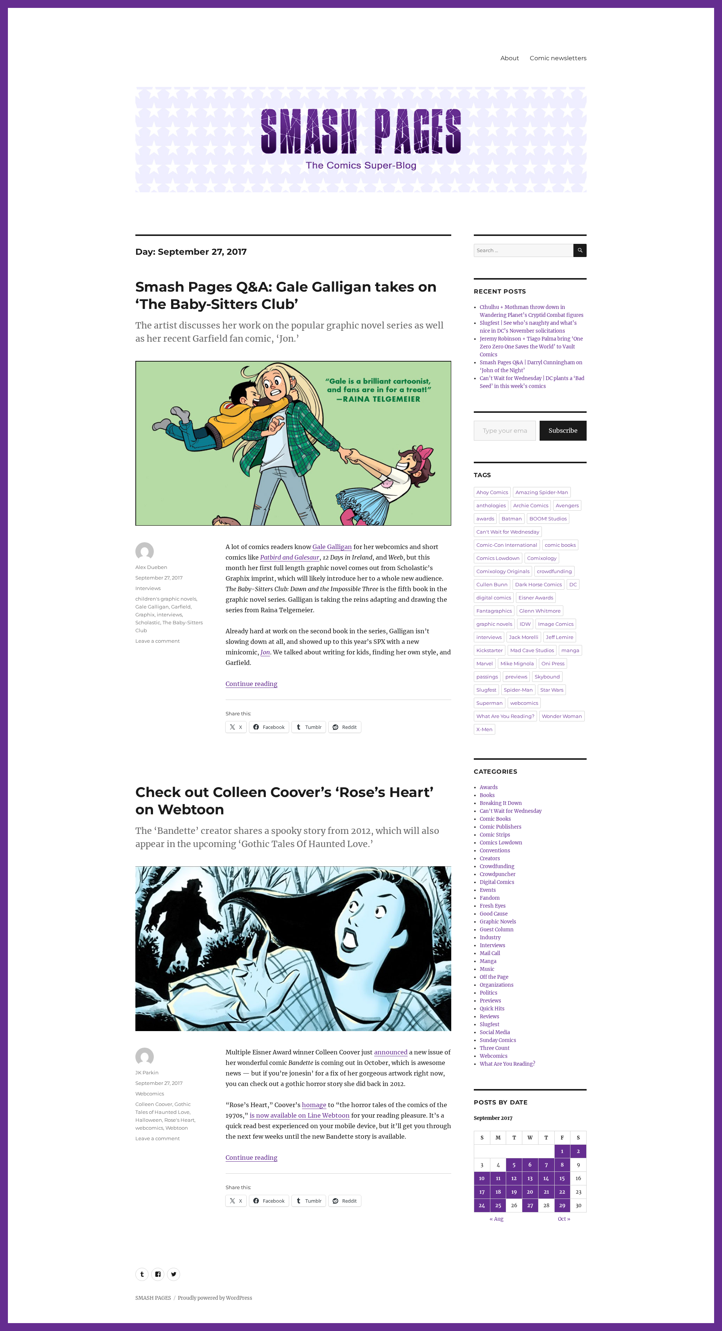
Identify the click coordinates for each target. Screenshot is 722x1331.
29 (562, 1205)
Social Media (495, 1032)
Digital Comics (497, 882)
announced (391, 1052)
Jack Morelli (523, 637)
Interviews (148, 588)
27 (530, 1205)
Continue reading (252, 684)
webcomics (149, 1128)
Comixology (542, 558)
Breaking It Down (501, 803)
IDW (525, 624)
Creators (490, 858)
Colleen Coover (153, 1104)
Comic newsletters (558, 58)
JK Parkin (147, 1072)
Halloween (148, 1120)
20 (530, 1192)
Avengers (567, 505)
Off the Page (494, 977)
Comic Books (495, 819)
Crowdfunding (497, 866)
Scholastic (147, 622)
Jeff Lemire (559, 637)
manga (570, 650)
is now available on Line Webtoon (300, 1115)
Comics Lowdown (498, 558)
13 (530, 1178)
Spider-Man (518, 690)
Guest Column (497, 929)
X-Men (484, 729)
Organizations (497, 985)
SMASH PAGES (153, 1298)
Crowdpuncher (498, 874)
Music (487, 969)
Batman (512, 519)
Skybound (547, 677)
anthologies (491, 505)
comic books (560, 545)
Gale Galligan (332, 547)
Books (487, 795)
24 (482, 1205)
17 (482, 1192)
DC (573, 584)
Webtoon (176, 1128)
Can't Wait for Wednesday (507, 532)
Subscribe (563, 430)
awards (485, 519)
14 (546, 1178)
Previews (490, 1001)
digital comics (493, 598)
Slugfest (486, 690)
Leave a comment (157, 641)
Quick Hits (492, 1008)
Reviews (489, 1016)
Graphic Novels (498, 922)
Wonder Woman (562, 716)
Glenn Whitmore (540, 611)
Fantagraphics (494, 611)
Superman (489, 703)
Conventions (495, 850)
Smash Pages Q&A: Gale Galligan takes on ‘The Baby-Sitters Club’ (286, 295)
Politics (489, 993)
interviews (169, 614)
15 (562, 1178)
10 (482, 1178)
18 (498, 1192)
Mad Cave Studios (532, 650)
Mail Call (490, 953)
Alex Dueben (151, 567)
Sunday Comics (498, 1040)
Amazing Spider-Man (542, 492)
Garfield (181, 607)
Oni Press (553, 663)
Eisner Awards (536, 598)
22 (562, 1192)
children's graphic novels (165, 599)
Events (488, 890)
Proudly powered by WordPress (215, 1298)
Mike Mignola (517, 663)
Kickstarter (489, 650)
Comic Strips (495, 835)
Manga (488, 961)
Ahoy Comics (492, 492)
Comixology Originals (502, 571)
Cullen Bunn (492, 584)
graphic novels (494, 624)
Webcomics (149, 1094)
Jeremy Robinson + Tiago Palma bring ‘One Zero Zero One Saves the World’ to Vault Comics (531, 347)
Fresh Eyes (493, 906)
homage (314, 1105)
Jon (265, 652)
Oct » (564, 1219)
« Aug (497, 1219)
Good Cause (494, 914)
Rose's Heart (179, 1120)
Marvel (484, 663)
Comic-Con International (506, 545)
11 (498, 1178)
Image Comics (555, 624)
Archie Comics (530, 505)
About (510, 58)
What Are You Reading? (505, 716)
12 (514, 1178)
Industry (490, 937)
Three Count (495, 1048)
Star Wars (551, 690)
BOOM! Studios (548, 519)
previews (516, 677)
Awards (489, 787)
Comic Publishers (501, 827)
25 (498, 1205)
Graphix (145, 614)
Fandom (490, 898)
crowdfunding (554, 571)
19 (514, 1192)
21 (546, 1192)
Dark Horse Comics (538, 584)
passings (487, 677)
